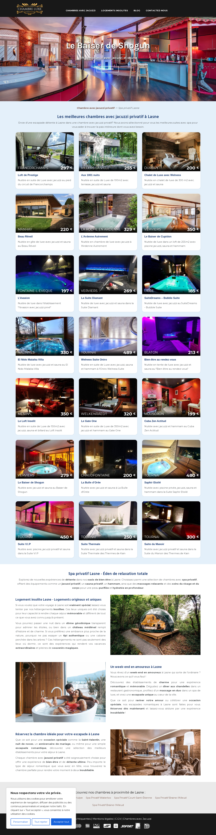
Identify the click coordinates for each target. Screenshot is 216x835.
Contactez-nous (157, 10)
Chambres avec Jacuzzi (137, 818)
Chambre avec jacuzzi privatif (96, 107)
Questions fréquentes (78, 818)
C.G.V (118, 818)
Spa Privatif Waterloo (98, 797)
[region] (41, 808)
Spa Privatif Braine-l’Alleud (108, 804)
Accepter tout (61, 821)
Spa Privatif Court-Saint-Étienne (133, 797)
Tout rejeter (40, 821)
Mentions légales (103, 818)
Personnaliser (20, 821)
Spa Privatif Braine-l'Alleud (170, 797)
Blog (137, 10)
